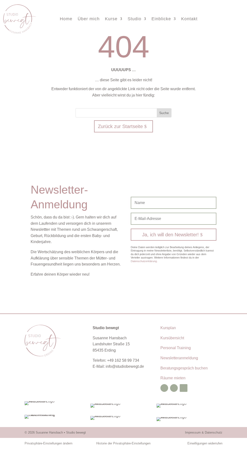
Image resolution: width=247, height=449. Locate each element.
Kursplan (168, 328)
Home (66, 19)
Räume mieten (172, 378)
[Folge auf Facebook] (164, 388)
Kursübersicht (172, 338)
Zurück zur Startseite (120, 126)
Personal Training (175, 348)
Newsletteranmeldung (179, 358)
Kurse (111, 19)
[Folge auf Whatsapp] (183, 388)
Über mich (89, 19)
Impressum (193, 432)
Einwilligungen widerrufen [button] (204, 443)
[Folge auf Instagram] (174, 388)
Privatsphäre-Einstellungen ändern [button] (48, 443)
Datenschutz (213, 432)
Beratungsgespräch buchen (184, 368)
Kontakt (189, 19)
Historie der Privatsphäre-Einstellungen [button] (123, 443)
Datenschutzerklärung (144, 261)
